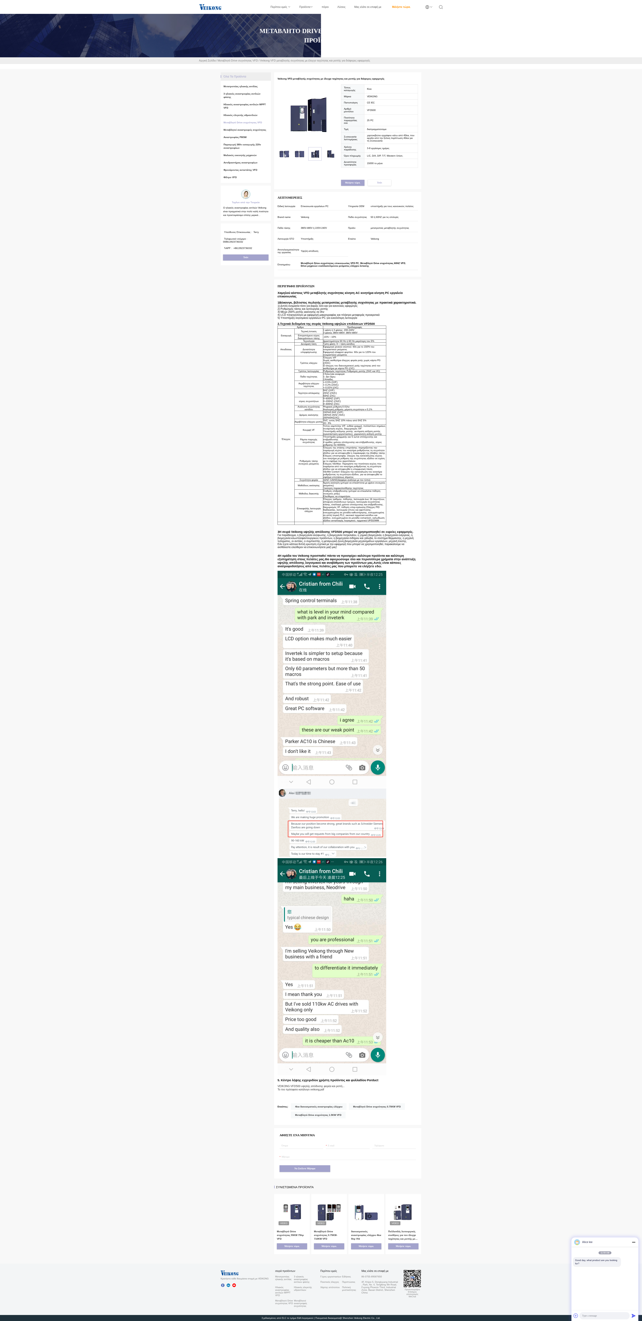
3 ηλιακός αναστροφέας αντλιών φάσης (242, 95)
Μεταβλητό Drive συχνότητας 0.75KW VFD (377, 1106)
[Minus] (634, 1242)
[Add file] (575, 1315)
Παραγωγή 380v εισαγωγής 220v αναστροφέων (242, 146)
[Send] (633, 1315)
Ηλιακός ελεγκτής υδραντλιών (240, 115)
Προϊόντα (304, 7)
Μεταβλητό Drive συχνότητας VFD (238, 60)
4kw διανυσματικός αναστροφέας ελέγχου (318, 1106)
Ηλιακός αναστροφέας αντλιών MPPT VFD (245, 106)
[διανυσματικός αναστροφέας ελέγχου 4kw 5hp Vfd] (366, 1207)
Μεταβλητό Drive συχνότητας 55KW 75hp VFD (290, 1235)
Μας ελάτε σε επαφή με (367, 7)
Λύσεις (341, 7)
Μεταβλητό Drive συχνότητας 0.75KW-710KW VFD (325, 1235)
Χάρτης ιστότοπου (330, 1287)
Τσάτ (245, 257)
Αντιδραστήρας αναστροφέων (240, 162)
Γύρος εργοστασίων (330, 1276)
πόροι (325, 7)
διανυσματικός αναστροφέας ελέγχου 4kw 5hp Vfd (366, 1235)
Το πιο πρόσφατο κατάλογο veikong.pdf (301, 1089)
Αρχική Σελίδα (207, 60)
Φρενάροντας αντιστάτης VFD (240, 170)
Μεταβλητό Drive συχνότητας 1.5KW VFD (318, 1115)
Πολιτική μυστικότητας (348, 1288)
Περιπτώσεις (348, 1282)
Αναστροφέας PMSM (235, 137)
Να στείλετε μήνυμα (304, 1168)
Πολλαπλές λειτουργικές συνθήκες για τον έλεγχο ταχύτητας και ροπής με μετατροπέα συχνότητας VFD (402, 1235)
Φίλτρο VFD (230, 177)
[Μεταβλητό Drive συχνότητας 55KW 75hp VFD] (292, 1207)
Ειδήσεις (346, 1276)
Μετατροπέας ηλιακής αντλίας (241, 86)
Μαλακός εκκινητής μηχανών (240, 155)
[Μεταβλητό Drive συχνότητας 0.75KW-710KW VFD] (329, 1207)
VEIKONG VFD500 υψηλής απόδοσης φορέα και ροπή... (311, 1086)
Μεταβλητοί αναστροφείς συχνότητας (245, 129)
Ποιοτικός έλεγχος (329, 1282)
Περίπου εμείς (279, 7)
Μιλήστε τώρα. (401, 7)
